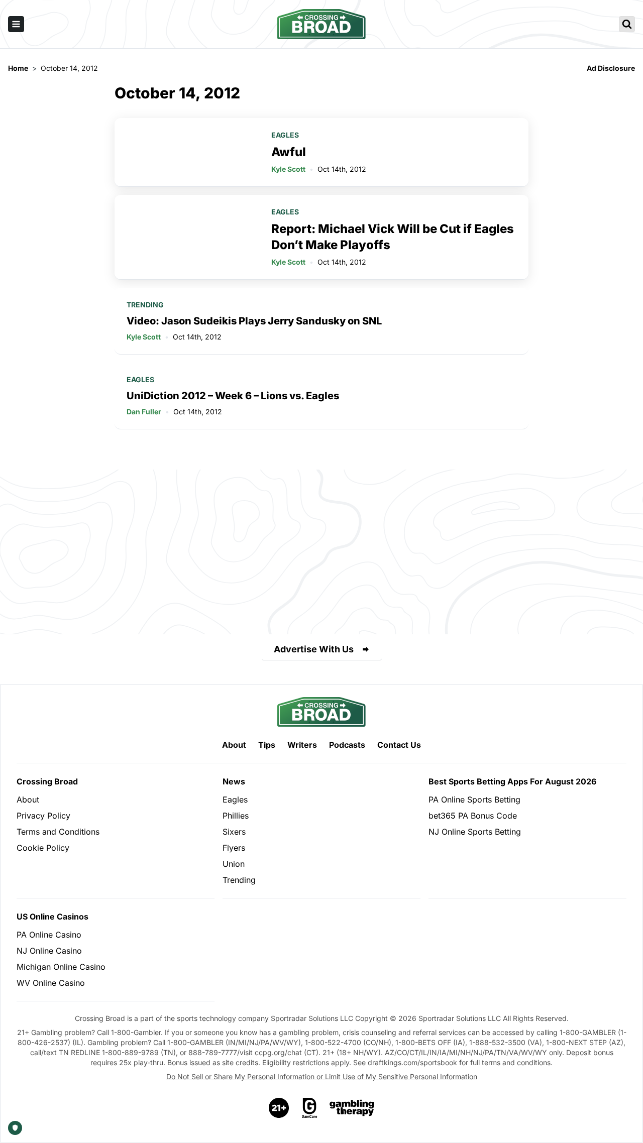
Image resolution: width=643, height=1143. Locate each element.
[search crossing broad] (627, 24)
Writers (302, 745)
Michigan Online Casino (61, 967)
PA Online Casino (49, 935)
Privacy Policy (43, 816)
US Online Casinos (52, 916)
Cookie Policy (43, 848)
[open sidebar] (16, 24)
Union (234, 864)
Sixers (234, 832)
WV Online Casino (51, 983)
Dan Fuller (144, 411)
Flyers (234, 848)
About (234, 745)
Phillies (236, 816)
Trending (145, 304)
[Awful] (187, 152)
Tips (266, 745)
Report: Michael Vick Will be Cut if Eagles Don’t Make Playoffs (392, 236)
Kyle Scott (288, 169)
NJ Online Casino (49, 951)
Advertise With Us (314, 649)
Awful (288, 152)
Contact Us (399, 745)
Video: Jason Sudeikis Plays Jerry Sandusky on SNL (254, 321)
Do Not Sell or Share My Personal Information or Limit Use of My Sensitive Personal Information (321, 1076)
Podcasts (347, 745)
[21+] (279, 1108)
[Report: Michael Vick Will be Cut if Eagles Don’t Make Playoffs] (187, 237)
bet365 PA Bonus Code (472, 816)
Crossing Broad (47, 781)
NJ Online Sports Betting (474, 832)
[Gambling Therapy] (352, 1107)
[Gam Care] (309, 1108)
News (234, 781)
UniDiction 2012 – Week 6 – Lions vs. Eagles (233, 396)
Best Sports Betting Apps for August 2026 (512, 781)
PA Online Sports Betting (474, 799)
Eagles (285, 135)
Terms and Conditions (58, 832)
